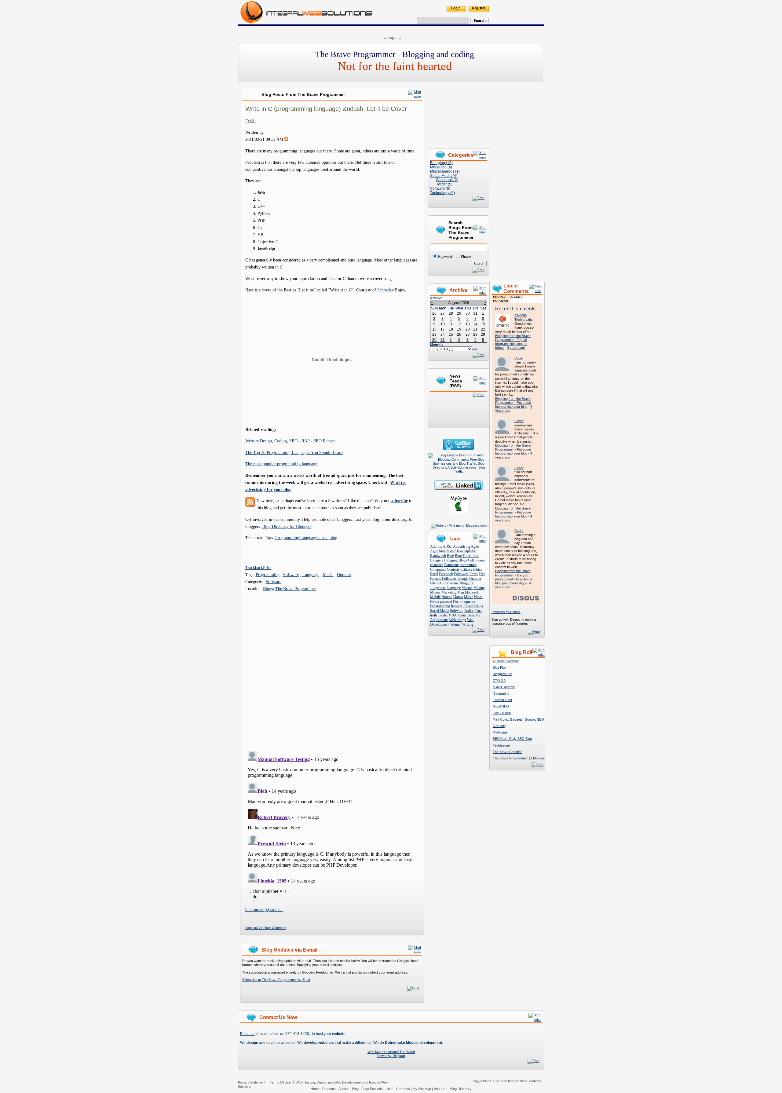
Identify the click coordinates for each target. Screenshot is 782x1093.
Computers (438, 569)
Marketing (448, 592)
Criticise (466, 569)
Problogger (501, 732)
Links (389, 1089)
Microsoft (472, 592)
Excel (434, 574)
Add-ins (436, 546)
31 (475, 313)
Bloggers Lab (502, 674)
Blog (390, 38)
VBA (452, 615)
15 (483, 324)
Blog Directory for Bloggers (286, 526)
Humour (344, 574)
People (499, 296)
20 (468, 329)
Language (310, 574)
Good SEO (501, 706)
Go (474, 349)
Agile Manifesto (442, 551)
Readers (456, 606)
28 (451, 313)
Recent (516, 296)
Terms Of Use (280, 1082)
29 (459, 313)
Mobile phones (441, 597)
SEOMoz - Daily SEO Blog (512, 738)
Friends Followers (443, 578)
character (436, 565)
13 (468, 324)
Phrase (466, 256)
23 (434, 334)
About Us (441, 1089)
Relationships (473, 606)
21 (475, 329)
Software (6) (440, 188)
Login (456, 8)
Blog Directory (460, 1089)
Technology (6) (442, 193)
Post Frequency (464, 601)
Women (455, 624)
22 (483, 329)
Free (482, 574)
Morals (458, 597)
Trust (478, 611)
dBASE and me (504, 687)
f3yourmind (501, 693)
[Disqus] (332, 668)
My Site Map (422, 1089)
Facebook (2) (447, 180)
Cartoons (403, 1089)
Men (460, 592)
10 (442, 324)
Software (291, 574)
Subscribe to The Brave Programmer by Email (276, 980)
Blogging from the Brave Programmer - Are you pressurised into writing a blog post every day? (513, 577)
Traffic (469, 611)
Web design (457, 620)
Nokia (434, 601)
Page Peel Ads (372, 1089)
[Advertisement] (517, 178)
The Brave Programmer (295, 588)
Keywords (445, 256)
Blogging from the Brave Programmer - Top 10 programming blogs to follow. (513, 342)
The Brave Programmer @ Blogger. (519, 758)
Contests (453, 569)
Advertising (461, 546)
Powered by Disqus (506, 612)
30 (468, 313)
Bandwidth (438, 556)
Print (267, 567)
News (478, 597)
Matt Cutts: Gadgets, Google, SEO (518, 719)
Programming (268, 574)
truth (433, 615)
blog (333, 537)
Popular (500, 300)
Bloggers (436, 560)
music (323, 537)
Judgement (438, 588)
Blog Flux (499, 667)
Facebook (446, 574)
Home (315, 1089)
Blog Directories (467, 556)
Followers (461, 574)
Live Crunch (502, 713)
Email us (247, 1034)
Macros (467, 588)
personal (446, 601)
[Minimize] (415, 96)
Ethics (477, 569)
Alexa (458, 551)
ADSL (447, 546)
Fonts (474, 574)
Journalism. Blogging (457, 583)
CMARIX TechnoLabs (523, 317)
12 (459, 324)
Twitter (443, 615)
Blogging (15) (441, 163)
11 (451, 324)
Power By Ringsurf (391, 1056)
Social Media (439, 611)
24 (442, 334)
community (468, 565)
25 (451, 334)
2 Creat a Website (506, 661)
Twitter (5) (444, 184)
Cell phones (476, 560)
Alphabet (470, 551)
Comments (451, 565)
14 (475, 324)
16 (434, 329)
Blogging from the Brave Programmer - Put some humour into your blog (513, 402)
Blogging (451, 560)
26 (434, 313)
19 (459, 329)
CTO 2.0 (499, 680)
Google (463, 578)
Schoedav (385, 289)
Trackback (254, 567)
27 (442, 313)
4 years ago (516, 347)
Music (328, 574)
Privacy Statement (251, 1082)
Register (478, 8)
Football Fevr (502, 700)
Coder (519, 358)
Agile (475, 546)
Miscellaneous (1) (445, 171)
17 (442, 329)
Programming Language (296, 537)
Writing (467, 624)
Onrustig (499, 726)
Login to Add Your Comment (265, 928)
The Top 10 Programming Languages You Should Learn (294, 452)
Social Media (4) (443, 176)
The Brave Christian (507, 752)
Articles (343, 1089)
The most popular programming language (281, 463)
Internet (435, 583)
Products (329, 1089)
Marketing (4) (441, 167)
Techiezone (501, 745)
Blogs (268, 588)
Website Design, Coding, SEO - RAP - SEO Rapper (290, 440)
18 (451, 329)
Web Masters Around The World (391, 1052)
